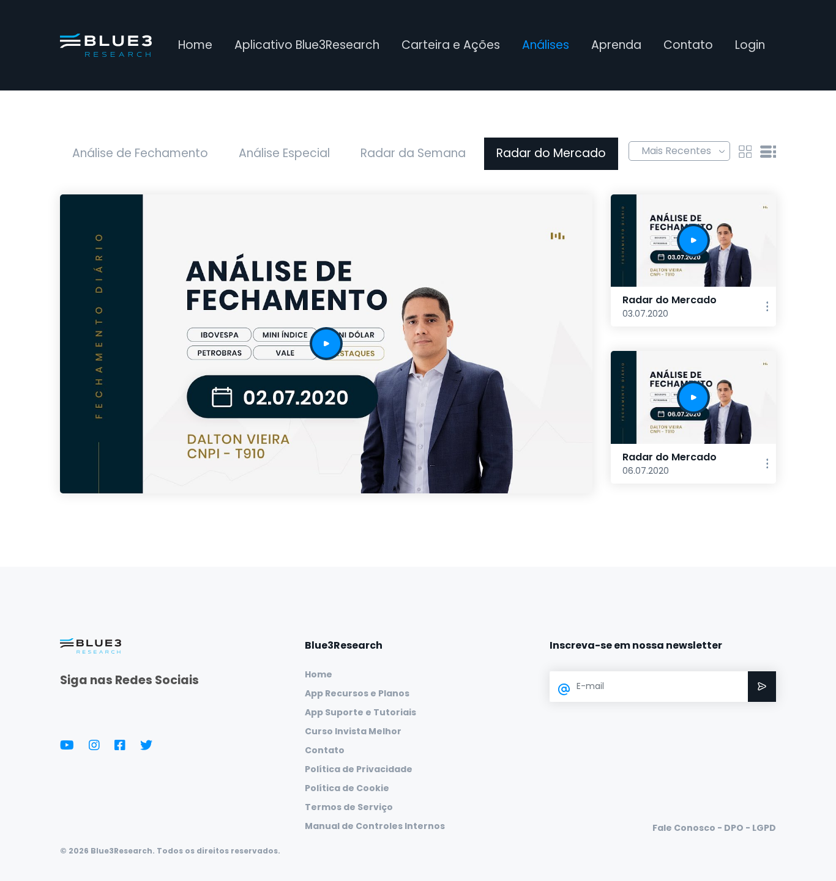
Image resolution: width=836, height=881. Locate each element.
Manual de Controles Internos (375, 826)
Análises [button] (545, 45)
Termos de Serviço (349, 807)
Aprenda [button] (616, 45)
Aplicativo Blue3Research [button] (306, 45)
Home (195, 45)
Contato (688, 45)
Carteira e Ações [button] (450, 45)
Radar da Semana (413, 153)
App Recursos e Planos (357, 693)
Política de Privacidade (358, 769)
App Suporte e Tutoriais (360, 712)
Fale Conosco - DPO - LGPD (714, 828)
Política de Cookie (347, 788)
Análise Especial (284, 153)
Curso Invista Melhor (353, 731)
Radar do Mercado (551, 153)
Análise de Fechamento (140, 153)
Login (750, 45)
